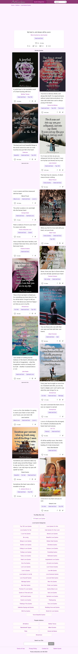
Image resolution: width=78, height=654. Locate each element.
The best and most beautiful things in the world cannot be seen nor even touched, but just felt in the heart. (25, 147)
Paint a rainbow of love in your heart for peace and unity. (24, 226)
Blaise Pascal (52, 180)
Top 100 (30, 97)
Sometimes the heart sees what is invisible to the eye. (24, 485)
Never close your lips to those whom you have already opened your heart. (52, 273)
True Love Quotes (52, 603)
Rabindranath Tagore (25, 627)
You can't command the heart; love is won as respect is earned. (52, 406)
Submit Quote (57, 648)
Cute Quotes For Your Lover (52, 530)
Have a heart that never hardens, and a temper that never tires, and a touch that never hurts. (25, 244)
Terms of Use (21, 648)
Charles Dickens (25, 248)
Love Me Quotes (52, 570)
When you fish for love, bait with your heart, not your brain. (52, 229)
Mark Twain (52, 232)
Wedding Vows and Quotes (52, 607)
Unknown (25, 152)
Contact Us (45, 648)
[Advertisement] (39, 17)
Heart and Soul (39, 38)
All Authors (26, 624)
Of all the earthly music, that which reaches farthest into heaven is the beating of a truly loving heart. (52, 443)
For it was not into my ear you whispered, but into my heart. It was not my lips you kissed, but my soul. (52, 158)
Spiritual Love (30, 215)
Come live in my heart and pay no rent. (51, 500)
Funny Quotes (47, 182)
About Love (17, 199)
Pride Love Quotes (52, 585)
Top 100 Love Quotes (26, 526)
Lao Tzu (52, 428)
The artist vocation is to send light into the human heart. (24, 209)
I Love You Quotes (26, 533)
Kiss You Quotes (25, 563)
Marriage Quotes (25, 581)
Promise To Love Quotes (25, 589)
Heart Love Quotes (26, 559)
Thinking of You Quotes (26, 603)
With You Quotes (25, 611)
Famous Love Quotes (52, 548)
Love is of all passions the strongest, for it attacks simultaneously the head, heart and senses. (52, 424)
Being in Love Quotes (25, 541)
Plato (25, 631)
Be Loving (47, 279)
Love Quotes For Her (25, 530)
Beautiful (16, 155)
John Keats (25, 371)
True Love (61, 108)
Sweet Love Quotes (25, 600)
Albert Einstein (52, 334)
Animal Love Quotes (52, 533)
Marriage (60, 395)
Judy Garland (52, 163)
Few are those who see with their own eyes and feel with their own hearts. (51, 329)
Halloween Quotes (52, 556)
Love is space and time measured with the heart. (24, 192)
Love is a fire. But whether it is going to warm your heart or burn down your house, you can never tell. (24, 412)
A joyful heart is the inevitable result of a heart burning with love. (24, 90)
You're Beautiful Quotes (39, 614)
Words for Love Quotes (52, 611)
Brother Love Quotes (25, 544)
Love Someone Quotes (52, 574)
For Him (16, 309)
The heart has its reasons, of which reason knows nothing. (52, 176)
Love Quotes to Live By (26, 574)
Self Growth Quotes (26, 596)
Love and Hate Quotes (52, 578)
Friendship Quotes (52, 552)
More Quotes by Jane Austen (39, 35)
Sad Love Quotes (52, 592)
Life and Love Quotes (52, 563)
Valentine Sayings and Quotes (26, 607)
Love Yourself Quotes (26, 578)
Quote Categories (39, 2)
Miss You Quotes (52, 581)
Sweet (30, 232)
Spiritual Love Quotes (52, 596)
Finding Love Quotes (25, 552)
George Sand (25, 213)
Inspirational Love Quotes (52, 559)
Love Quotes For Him (52, 526)
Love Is (34, 199)
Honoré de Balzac (53, 105)
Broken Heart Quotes (52, 541)
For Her (23, 475)
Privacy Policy (33, 648)
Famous (47, 431)
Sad (57, 337)
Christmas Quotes (52, 544)
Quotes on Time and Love (26, 592)
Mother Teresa (25, 94)
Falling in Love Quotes (26, 548)
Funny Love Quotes (26, 556)
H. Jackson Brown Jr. (25, 489)
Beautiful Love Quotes (52, 537)
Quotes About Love (52, 589)
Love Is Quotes (26, 570)
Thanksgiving (52, 600)
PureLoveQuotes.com (25, 229)
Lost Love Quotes (26, 567)
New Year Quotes (25, 585)
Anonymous (25, 306)
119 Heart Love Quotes (39, 518)
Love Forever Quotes (52, 567)
